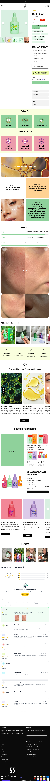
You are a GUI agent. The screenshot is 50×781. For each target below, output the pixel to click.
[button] (45, 6)
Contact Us (3, 761)
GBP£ (23, 778)
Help (2, 739)
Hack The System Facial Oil (32, 749)
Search (3, 741)
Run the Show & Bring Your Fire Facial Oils (31, 446)
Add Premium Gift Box (38, 66)
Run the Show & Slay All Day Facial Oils (31, 462)
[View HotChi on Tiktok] (5, 776)
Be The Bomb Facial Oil (31, 744)
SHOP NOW (6, 533)
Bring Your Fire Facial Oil (32, 746)
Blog (2, 749)
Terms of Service (5, 756)
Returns (3, 746)
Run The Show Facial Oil (31, 751)
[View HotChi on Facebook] (8, 776)
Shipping (33, 21)
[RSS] (2, 779)
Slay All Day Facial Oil (31, 756)
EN (27, 778)
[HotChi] (25, 6)
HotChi (23, 780)
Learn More (24, 420)
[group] (25, 1)
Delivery (3, 744)
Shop (27, 739)
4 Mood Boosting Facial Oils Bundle (42, 462)
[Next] (26, 23)
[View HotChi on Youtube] (15, 776)
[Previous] (3, 23)
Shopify (30, 780)
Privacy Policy (4, 759)
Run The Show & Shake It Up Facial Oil (42, 446)
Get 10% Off (3, 390)
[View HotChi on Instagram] (2, 776)
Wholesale (3, 751)
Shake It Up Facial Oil (31, 754)
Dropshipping (4, 754)
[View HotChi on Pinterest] (11, 776)
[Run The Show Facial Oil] (2, 40)
